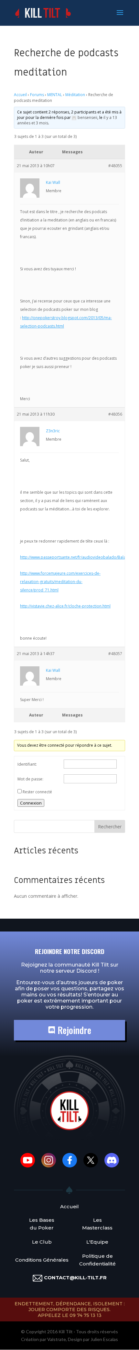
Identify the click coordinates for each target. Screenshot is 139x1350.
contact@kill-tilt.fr (75, 1277)
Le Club (42, 1242)
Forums (37, 94)
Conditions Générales (42, 1260)
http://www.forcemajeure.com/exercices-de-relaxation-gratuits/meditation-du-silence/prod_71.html (60, 582)
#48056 (115, 414)
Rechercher (110, 827)
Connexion (31, 803)
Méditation (75, 94)
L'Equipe (97, 1242)
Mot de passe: (30, 779)
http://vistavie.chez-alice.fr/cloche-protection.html (65, 606)
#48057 (115, 653)
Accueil (20, 94)
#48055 (115, 165)
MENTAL (54, 94)
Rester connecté (37, 792)
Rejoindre (73, 1030)
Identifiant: (27, 764)
